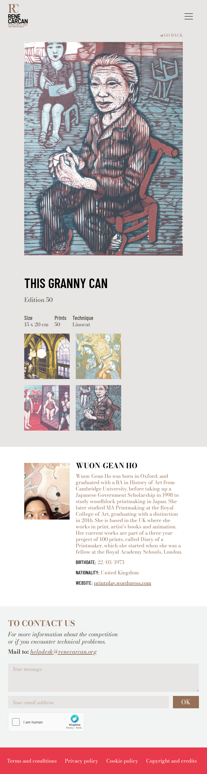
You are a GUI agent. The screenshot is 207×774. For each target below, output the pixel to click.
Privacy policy (81, 761)
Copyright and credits (171, 761)
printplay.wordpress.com (122, 583)
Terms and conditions (32, 761)
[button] (189, 16)
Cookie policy (122, 761)
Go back (171, 35)
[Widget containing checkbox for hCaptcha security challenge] (46, 722)
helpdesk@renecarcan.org (63, 651)
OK (186, 702)
